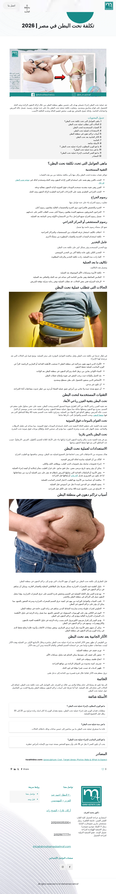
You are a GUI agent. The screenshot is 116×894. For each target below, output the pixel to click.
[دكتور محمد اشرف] (109, 5)
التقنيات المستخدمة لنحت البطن (86, 127)
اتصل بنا (11, 5)
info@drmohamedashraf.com (52, 846)
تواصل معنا (30, 793)
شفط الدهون (98, 415)
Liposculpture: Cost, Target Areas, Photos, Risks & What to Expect (75, 759)
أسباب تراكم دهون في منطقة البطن (84, 133)
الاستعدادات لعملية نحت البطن (86, 130)
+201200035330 (61, 822)
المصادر (95, 156)
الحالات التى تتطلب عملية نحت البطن (83, 124)
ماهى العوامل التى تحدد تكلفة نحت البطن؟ (82, 121)
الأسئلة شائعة (93, 143)
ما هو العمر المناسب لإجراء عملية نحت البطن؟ (80, 152)
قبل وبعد (31, 799)
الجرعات (74, 475)
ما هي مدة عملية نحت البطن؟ (86, 149)
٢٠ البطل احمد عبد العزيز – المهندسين (61, 797)
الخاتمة (96, 140)
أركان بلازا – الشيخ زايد (58, 810)
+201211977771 (62, 834)
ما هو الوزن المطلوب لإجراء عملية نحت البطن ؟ (79, 146)
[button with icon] (70, 867)
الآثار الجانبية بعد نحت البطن (87, 137)
